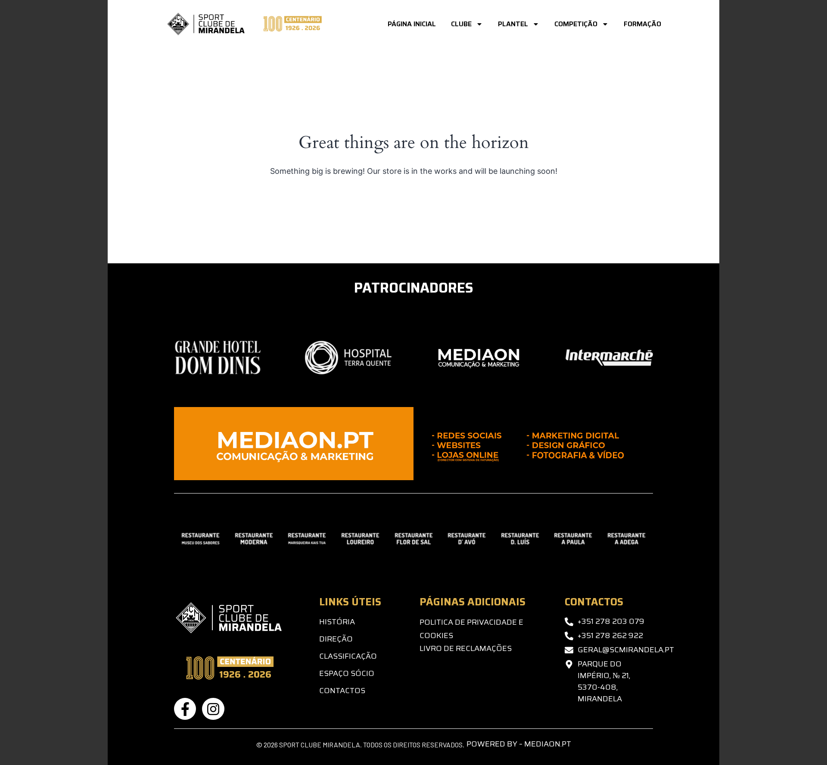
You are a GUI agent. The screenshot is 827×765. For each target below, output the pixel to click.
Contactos (342, 691)
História (337, 622)
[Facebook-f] (185, 709)
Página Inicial (412, 24)
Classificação (348, 656)
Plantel (513, 24)
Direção (336, 639)
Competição (575, 24)
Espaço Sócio (346, 673)
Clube (461, 24)
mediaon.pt (547, 744)
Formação (642, 24)
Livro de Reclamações (466, 648)
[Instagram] (213, 709)
